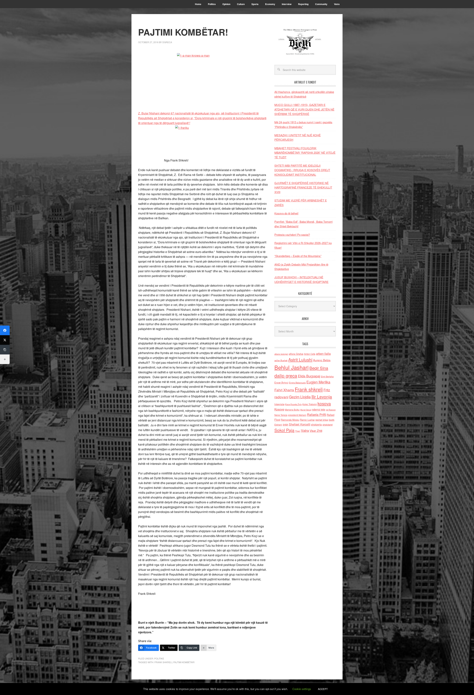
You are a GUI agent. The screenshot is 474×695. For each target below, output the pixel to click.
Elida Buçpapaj (309, 376)
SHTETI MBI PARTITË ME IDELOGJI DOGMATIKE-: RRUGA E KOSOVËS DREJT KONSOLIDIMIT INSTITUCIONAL (302, 170)
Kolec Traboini (309, 404)
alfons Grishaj (296, 354)
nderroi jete (318, 409)
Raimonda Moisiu (290, 419)
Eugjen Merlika (318, 382)
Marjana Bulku (292, 409)
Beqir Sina (318, 368)
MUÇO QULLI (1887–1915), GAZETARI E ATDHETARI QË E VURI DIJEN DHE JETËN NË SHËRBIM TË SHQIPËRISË (304, 109)
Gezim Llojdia (300, 396)
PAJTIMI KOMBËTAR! (184, 662)
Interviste (279, 404)
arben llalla (323, 353)
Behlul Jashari (291, 367)
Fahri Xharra (284, 389)
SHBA (285, 424)
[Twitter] (5, 340)
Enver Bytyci (281, 382)
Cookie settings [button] (301, 689)
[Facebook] (5, 330)
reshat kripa (321, 419)
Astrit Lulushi (300, 359)
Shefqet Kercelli (299, 424)
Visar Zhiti (316, 431)
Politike (159, 658)
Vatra (305, 430)
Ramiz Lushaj (307, 419)
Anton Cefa (309, 353)
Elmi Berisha (327, 376)
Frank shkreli (163, 662)
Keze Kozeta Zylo (293, 404)
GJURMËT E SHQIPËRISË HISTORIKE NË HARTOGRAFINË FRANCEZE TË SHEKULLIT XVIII (303, 187)
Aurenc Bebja (322, 360)
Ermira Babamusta (297, 382)
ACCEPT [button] (323, 689)
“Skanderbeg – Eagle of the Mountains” (297, 256)
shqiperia (316, 424)
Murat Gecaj (305, 409)
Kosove (279, 409)
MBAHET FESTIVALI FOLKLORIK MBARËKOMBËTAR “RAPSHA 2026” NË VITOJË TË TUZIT (305, 152)
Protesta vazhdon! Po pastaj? (292, 234)
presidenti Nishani (297, 415)
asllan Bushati (281, 360)
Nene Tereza (280, 414)
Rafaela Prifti (316, 414)
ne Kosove (331, 409)
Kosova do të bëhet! (286, 213)
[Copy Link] (5, 349)
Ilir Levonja (321, 396)
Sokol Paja (284, 430)
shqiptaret (328, 424)
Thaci (297, 430)
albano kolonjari (281, 354)
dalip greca (285, 375)
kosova (324, 403)
